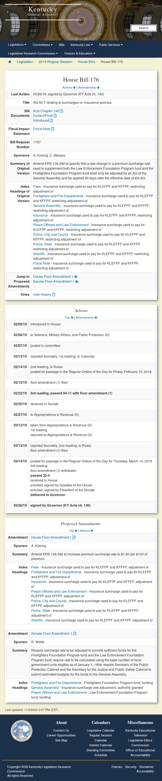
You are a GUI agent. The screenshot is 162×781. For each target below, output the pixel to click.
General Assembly (47, 205)
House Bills (86, 61)
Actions (67, 87)
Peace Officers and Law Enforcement (61, 224)
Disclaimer (146, 767)
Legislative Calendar (101, 730)
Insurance (40, 215)
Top (68, 317)
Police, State (42, 244)
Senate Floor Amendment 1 (54, 281)
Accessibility (145, 771)
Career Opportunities (61, 735)
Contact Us (61, 730)
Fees (37, 186)
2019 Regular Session (55, 61)
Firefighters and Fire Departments (58, 195)
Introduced (41, 120)
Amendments (87, 87)
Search (143, 28)
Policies (117, 767)
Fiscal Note (42, 128)
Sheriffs (39, 253)
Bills (62, 45)
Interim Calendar (100, 745)
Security (130, 767)
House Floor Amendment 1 (53, 276)
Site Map (61, 740)
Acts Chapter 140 (46, 110)
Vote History (42, 294)
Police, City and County (50, 234)
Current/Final (43, 115)
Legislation (25, 61)
